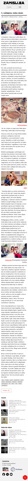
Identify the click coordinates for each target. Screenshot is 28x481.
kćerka (7, 380)
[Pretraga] (20, 7)
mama (22, 380)
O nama (4, 465)
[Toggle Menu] (25, 477)
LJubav (11, 380)
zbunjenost (4, 385)
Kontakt (9, 465)
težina (20, 383)
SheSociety (8, 260)
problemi (20, 381)
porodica (14, 381)
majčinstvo (16, 380)
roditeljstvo (5, 383)
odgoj (3, 381)
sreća (12, 383)
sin (9, 383)
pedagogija (8, 381)
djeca (3, 380)
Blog (21, 16)
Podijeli (5, 390)
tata (16, 383)
